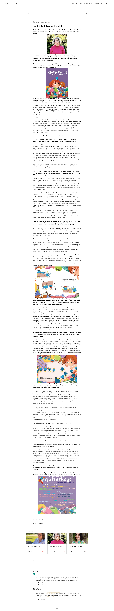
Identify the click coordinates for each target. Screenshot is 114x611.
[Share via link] (43, 519)
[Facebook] (104, 3)
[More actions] (80, 22)
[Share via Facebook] (33, 519)
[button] (86, 13)
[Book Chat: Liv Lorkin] (78, 538)
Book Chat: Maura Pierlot (55, 546)
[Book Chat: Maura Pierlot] (57, 538)
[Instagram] (106, 3)
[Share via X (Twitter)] (36, 519)
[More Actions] (80, 574)
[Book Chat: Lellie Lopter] (35, 538)
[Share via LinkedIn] (39, 519)
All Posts (28, 13)
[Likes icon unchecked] (36, 585)
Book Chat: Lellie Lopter (34, 546)
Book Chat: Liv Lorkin (76, 546)
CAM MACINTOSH (11, 4)
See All (86, 530)
